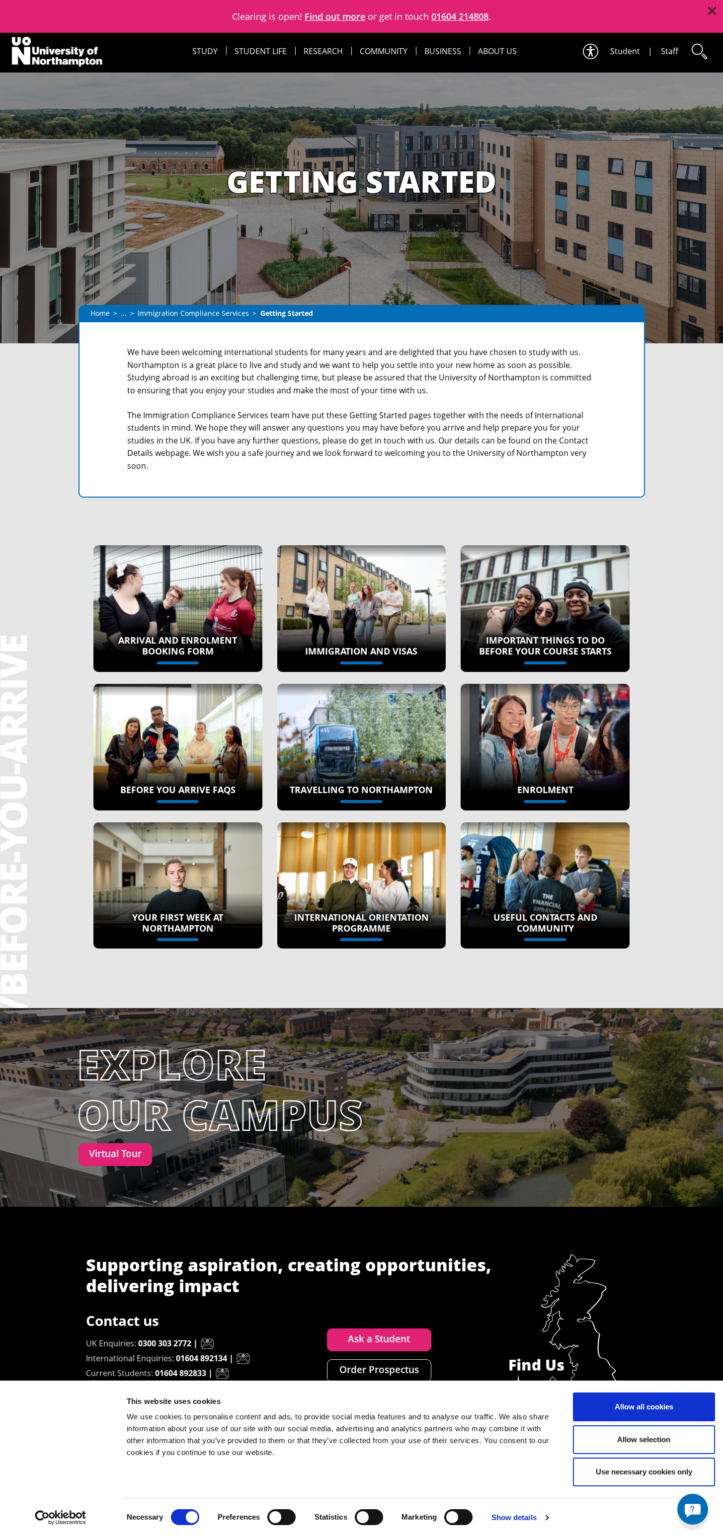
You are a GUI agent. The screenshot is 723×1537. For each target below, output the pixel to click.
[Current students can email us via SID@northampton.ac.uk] (222, 1373)
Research (323, 51)
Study (205, 51)
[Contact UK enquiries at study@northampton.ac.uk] (207, 1343)
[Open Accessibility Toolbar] (589, 51)
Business (442, 51)
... (124, 313)
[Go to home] (57, 52)
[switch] (281, 1517)
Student (625, 51)
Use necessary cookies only (644, 1471)
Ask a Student (379, 1338)
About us (497, 51)
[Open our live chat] (692, 1509)
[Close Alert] (712, 11)
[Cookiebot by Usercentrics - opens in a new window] (60, 1517)
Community (383, 51)
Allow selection (643, 1439)
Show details (514, 1517)
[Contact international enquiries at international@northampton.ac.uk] (243, 1358)
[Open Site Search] (698, 51)
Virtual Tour (115, 1153)
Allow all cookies (644, 1406)
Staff (669, 51)
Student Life (261, 51)
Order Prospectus (379, 1369)
